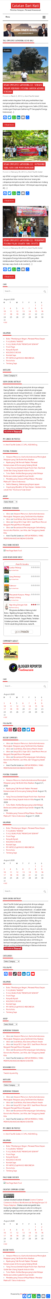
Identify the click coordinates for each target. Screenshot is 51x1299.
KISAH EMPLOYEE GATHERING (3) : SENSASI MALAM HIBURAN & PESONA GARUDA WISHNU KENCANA (24, 88)
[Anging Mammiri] (11, 660)
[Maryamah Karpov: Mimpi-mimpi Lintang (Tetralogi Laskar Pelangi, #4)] (6, 600)
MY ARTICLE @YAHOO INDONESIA (20, 358)
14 (30, 311)
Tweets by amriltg (11, 1073)
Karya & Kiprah (12, 350)
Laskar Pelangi (15, 568)
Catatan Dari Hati (25, 5)
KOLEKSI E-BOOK (13, 352)
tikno (8, 514)
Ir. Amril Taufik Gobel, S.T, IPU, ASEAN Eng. (21, 445)
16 (42, 311)
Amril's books (22, 564)
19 (17, 314)
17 (5, 314)
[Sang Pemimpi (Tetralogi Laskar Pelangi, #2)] (6, 582)
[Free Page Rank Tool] (13, 551)
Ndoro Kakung (15, 607)
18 (11, 314)
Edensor (12, 586)
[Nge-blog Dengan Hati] (6, 610)
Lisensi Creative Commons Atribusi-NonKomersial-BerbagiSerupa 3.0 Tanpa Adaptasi (25, 1202)
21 (30, 314)
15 (36, 311)
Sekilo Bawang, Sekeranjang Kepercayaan (22, 484)
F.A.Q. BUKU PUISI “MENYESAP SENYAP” (22, 344)
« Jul (5, 322)
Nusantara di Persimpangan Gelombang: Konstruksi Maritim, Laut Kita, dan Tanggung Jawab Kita (25, 530)
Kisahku (7, 50)
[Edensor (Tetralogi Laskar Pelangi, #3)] (6, 591)
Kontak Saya (11, 355)
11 (11, 311)
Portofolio (10, 361)
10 (5, 311)
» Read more (9, 125)
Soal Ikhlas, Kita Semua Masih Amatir (28, 519)
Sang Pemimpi (15, 577)
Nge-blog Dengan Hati (18, 605)
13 (23, 311)
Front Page (10, 347)
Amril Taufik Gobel (32, 96)
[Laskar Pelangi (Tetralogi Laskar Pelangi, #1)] (6, 573)
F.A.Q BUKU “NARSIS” (14, 341)
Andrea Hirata (14, 570)
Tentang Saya (11, 363)
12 (17, 311)
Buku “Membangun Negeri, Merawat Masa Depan (25, 339)
